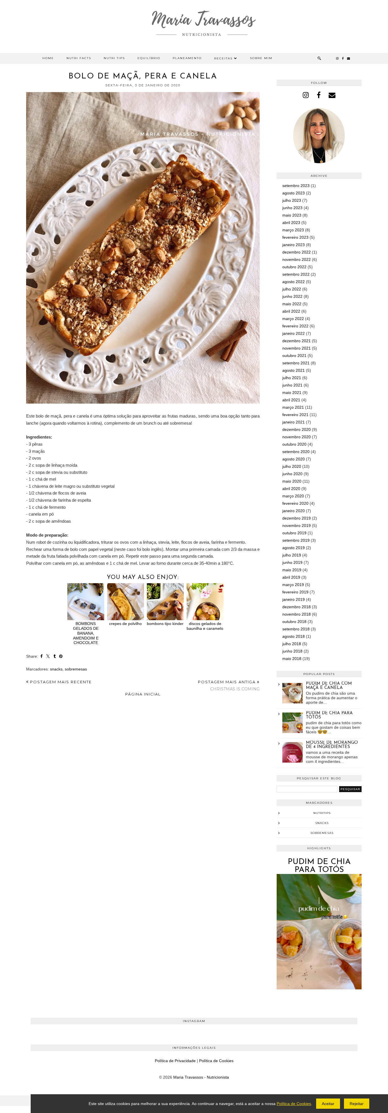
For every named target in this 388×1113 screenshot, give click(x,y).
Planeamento (187, 58)
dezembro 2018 (296, 607)
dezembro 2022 (296, 252)
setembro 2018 (296, 629)
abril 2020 (291, 488)
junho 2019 (292, 562)
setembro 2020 (296, 451)
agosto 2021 (293, 370)
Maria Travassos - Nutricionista (201, 1077)
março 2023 (293, 230)
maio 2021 (291, 392)
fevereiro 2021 (295, 414)
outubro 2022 (294, 267)
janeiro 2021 (293, 422)
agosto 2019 (293, 547)
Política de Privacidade (175, 1060)
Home (48, 58)
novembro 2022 (296, 259)
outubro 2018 (294, 621)
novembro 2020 (296, 437)
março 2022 (293, 318)
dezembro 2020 (296, 429)
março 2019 (293, 584)
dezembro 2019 (296, 518)
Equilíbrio (148, 58)
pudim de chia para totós (319, 866)
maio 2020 (291, 481)
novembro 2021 (296, 348)
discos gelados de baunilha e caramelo (205, 626)
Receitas (223, 58)
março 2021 (293, 407)
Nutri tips (114, 58)
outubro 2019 (294, 533)
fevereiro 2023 (295, 237)
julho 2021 (291, 377)
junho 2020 (292, 474)
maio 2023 (291, 215)
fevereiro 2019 (295, 592)
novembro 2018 (296, 614)
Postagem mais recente (60, 682)
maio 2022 (291, 304)
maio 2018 (291, 658)
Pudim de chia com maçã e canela (329, 686)
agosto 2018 (293, 636)
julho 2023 (291, 200)
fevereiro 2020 (295, 503)
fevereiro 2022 (295, 326)
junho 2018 (292, 651)
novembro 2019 (296, 525)
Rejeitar (357, 1103)
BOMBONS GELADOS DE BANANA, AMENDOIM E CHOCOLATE (86, 633)
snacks (56, 669)
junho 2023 (292, 207)
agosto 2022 (293, 281)
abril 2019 (291, 577)
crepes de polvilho (125, 623)
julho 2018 (291, 643)
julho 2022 (291, 289)
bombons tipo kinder (165, 623)
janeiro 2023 (293, 244)
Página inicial (143, 694)
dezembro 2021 (296, 341)
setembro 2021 (296, 363)
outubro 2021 (294, 355)
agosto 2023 (293, 193)
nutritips (322, 813)
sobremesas (76, 669)
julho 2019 (291, 555)
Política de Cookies (216, 1060)
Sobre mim (261, 58)
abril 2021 (291, 400)
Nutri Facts (78, 58)
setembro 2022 (296, 274)
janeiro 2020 (293, 510)
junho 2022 (292, 296)
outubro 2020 (294, 444)
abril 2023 (291, 222)
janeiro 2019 (293, 599)
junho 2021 (292, 385)
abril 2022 (291, 311)
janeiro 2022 (293, 333)
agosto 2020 (293, 459)
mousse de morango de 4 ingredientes (332, 745)
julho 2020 (291, 466)
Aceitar (328, 1103)
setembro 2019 (296, 540)
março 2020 (293, 496)
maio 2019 (291, 570)
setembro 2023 (296, 185)
